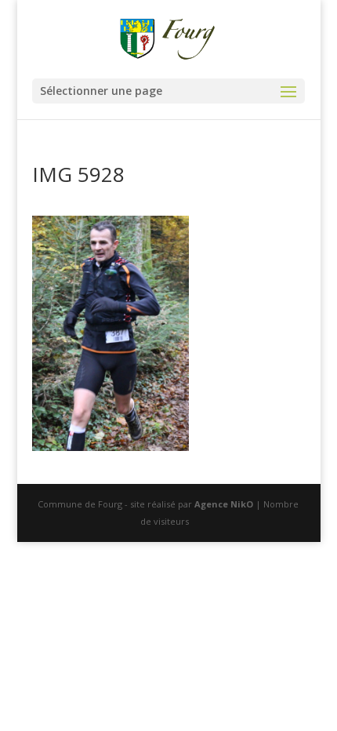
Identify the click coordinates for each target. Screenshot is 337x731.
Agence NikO (223, 504)
